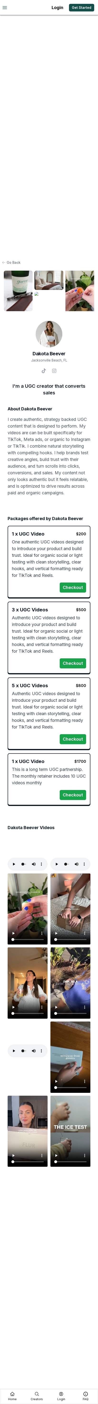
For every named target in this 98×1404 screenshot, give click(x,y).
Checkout (73, 587)
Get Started (81, 7)
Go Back (13, 262)
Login (57, 7)
